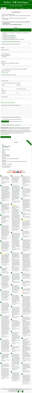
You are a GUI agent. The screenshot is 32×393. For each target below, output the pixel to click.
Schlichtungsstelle (12, 5)
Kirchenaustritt (19, 4)
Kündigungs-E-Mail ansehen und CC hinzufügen (11, 125)
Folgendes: (4, 56)
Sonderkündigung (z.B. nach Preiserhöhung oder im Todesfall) (14, 69)
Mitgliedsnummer (4, 49)
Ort (17, 92)
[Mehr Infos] (3, 16)
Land (2, 88)
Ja (18, 391)
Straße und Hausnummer (21, 88)
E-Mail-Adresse (4, 96)
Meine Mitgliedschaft (6, 55)
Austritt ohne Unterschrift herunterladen (8, 102)
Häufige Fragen (10, 8)
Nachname (18, 84)
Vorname (3, 84)
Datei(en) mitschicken (5, 70)
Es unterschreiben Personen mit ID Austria (11, 119)
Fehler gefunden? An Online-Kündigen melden (11, 41)
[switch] (31, 0)
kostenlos (20, 5)
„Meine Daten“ (15, 132)
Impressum (28, 8)
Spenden (16, 8)
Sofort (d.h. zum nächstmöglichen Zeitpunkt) (10, 63)
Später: (3, 64)
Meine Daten (22, 8)
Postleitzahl (3, 92)
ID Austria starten (5, 121)
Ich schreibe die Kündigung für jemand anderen (11, 83)
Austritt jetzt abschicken (5, 137)
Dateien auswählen (5, 72)
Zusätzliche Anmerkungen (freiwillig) (8, 74)
